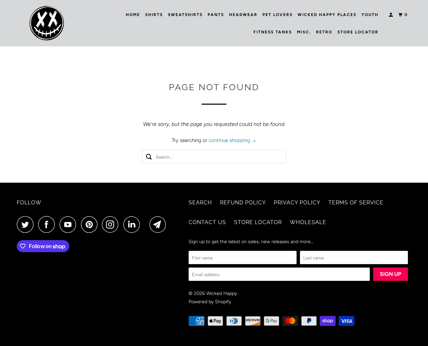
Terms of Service (356, 202)
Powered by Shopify (210, 302)
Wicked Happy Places (327, 14)
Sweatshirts (185, 14)
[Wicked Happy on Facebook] (48, 224)
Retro (324, 32)
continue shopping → (232, 140)
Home (133, 14)
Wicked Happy (222, 293)
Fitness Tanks (272, 32)
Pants (216, 14)
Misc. (304, 32)
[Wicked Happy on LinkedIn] (133, 224)
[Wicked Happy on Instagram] (112, 224)
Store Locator (358, 32)
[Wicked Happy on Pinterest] (91, 224)
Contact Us (207, 222)
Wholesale (308, 222)
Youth (370, 14)
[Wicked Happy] (47, 23)
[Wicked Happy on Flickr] (146, 224)
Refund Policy (243, 202)
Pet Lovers (277, 14)
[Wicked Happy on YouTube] (70, 224)
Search (200, 202)
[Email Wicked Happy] (159, 224)
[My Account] (392, 14)
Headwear (243, 14)
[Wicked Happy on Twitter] (27, 224)
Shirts (154, 14)
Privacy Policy (297, 202)
